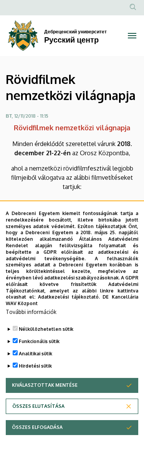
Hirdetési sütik (35, 366)
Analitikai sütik (35, 353)
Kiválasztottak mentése (45, 385)
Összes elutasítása (38, 406)
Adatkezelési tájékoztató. (69, 297)
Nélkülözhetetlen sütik (46, 329)
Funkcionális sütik (39, 341)
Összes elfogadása (37, 427)
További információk (31, 312)
